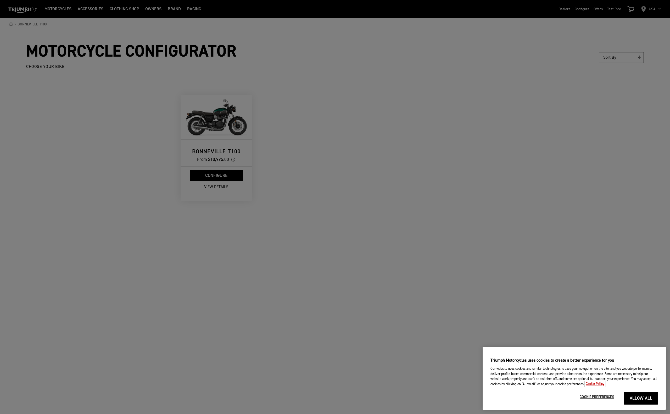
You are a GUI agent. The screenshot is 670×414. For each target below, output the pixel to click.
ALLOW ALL (641, 398)
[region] (574, 378)
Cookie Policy (595, 384)
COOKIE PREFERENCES (597, 397)
